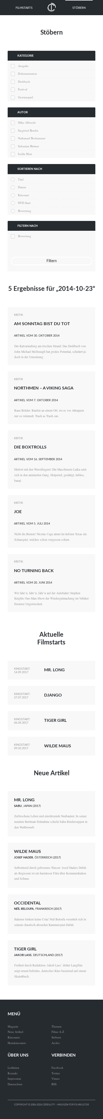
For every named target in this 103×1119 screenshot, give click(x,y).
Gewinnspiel (25, 97)
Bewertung (24, 211)
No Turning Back (34, 571)
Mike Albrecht (27, 122)
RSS (54, 1084)
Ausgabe (23, 66)
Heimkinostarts (17, 1043)
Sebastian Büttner (28, 146)
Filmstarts (24, 7)
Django (53, 695)
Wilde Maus (57, 746)
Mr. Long (54, 670)
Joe (18, 512)
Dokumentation (27, 74)
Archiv (56, 1043)
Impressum (14, 1078)
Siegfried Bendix (28, 130)
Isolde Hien (25, 154)
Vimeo (56, 1078)
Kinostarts (14, 1037)
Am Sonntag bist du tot (42, 324)
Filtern (51, 261)
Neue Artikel (51, 773)
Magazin (13, 1026)
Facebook (57, 1068)
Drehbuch (24, 81)
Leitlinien (13, 1068)
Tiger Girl (55, 720)
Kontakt (12, 1073)
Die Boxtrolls (30, 447)
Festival (22, 89)
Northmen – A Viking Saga (43, 388)
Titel (21, 179)
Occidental (27, 903)
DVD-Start (24, 203)
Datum (22, 187)
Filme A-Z (58, 1032)
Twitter (56, 1073)
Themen (57, 1026)
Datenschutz (15, 1084)
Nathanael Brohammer (31, 138)
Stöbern (79, 7)
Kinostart (23, 195)
